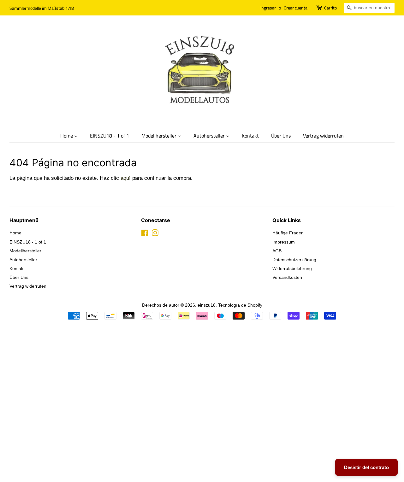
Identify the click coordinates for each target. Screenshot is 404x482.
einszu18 (207, 305)
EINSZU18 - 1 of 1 (109, 135)
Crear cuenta (295, 7)
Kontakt (250, 135)
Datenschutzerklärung (294, 259)
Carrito (330, 7)
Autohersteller (209, 135)
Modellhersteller (159, 135)
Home (67, 135)
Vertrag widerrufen (323, 135)
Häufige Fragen (288, 232)
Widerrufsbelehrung (292, 268)
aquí (126, 178)
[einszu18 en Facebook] (144, 234)
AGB (277, 250)
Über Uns (281, 135)
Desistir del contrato (366, 467)
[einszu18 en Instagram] (155, 234)
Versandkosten (287, 277)
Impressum (283, 241)
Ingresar (268, 7)
